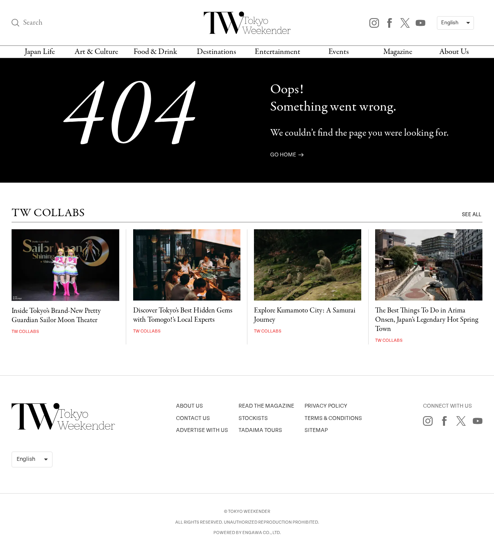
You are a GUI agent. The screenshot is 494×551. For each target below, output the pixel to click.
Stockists (253, 418)
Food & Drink (155, 51)
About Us (454, 51)
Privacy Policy (326, 406)
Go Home (283, 154)
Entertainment (277, 51)
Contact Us (193, 418)
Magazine (397, 51)
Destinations (216, 51)
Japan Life (40, 51)
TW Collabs (25, 331)
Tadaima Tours (260, 430)
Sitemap (316, 430)
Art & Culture (96, 51)
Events (338, 51)
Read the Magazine (266, 406)
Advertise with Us (202, 430)
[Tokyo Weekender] (63, 428)
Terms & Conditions (333, 418)
